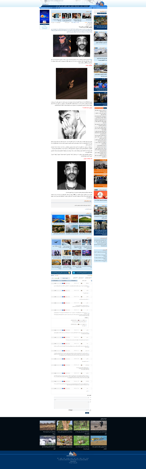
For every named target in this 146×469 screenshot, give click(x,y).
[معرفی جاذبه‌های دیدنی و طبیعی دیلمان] (85, 219)
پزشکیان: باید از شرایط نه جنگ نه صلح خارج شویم (100, 143)
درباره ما (59, 0)
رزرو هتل (44, 25)
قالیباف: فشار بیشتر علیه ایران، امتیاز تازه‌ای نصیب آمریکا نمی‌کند (100, 245)
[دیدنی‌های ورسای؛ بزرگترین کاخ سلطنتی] (85, 229)
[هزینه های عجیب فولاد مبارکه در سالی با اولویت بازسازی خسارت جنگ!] (100, 21)
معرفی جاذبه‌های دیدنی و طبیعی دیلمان (85, 223)
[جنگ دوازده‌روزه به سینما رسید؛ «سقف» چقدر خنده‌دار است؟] (66, 242)
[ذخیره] (74, 22)
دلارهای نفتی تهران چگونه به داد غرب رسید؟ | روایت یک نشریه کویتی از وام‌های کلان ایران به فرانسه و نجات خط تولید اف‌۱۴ (101, 232)
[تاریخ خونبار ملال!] (86, 16)
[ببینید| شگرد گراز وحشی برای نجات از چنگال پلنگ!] (81, 425)
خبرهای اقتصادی (44, 28)
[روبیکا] (61, 272)
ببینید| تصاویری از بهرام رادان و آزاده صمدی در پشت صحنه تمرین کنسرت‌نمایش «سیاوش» (100, 137)
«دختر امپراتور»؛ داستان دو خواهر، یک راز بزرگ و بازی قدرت (67, 267)
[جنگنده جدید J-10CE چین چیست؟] (56, 242)
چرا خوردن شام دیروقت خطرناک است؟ (100, 200)
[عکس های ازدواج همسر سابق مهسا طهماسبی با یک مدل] (56, 253)
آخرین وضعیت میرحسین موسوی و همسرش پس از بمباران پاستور (100, 140)
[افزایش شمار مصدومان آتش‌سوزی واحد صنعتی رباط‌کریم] (100, 211)
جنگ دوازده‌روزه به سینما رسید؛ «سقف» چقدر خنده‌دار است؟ (67, 247)
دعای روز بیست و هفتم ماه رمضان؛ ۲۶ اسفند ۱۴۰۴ (101, 261)
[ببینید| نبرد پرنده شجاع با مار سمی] (64, 440)
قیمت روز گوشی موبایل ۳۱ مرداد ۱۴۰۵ (57, 20)
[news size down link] (75, 22)
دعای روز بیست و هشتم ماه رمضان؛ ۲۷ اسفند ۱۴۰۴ (101, 258)
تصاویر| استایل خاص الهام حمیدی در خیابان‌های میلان (77, 257)
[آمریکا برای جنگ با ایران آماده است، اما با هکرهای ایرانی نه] (66, 16)
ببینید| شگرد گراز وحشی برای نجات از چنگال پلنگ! (82, 433)
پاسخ (55, 283)
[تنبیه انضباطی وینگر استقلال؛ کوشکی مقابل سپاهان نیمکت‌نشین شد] (100, 84)
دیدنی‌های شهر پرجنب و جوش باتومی (59, 223)
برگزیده (86, 22)
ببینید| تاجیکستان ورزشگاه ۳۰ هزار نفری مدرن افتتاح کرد (100, 153)
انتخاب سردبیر (102, 16)
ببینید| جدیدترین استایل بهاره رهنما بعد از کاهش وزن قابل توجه (100, 125)
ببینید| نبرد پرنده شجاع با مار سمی (65, 447)
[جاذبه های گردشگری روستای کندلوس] (58, 229)
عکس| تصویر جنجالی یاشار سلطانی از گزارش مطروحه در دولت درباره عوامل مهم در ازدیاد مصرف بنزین (100, 133)
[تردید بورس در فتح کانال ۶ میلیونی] (100, 37)
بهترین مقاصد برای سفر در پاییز (73, 223)
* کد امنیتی (90, 410)
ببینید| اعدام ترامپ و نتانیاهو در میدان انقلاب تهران (100, 114)
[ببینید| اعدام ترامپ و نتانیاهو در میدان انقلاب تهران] (100, 180)
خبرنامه (64, 458)
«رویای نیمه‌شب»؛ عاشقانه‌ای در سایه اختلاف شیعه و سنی (67, 257)
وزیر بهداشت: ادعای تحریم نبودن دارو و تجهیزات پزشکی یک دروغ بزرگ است (100, 116)
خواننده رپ (86, 209)
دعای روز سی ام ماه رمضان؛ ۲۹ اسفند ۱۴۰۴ (101, 252)
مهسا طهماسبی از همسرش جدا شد (87, 267)
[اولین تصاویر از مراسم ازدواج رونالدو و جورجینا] (76, 262)
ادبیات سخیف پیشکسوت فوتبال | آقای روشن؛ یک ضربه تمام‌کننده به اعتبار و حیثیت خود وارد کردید (100, 150)
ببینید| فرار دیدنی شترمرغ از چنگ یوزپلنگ (49, 433)
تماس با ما (62, 0)
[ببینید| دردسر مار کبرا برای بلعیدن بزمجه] (64, 425)
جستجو (77, 458)
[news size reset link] (77, 22)
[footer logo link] (72, 454)
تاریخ (104, 220)
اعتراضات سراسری (103, 13)
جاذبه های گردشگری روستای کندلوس (59, 233)
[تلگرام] (82, 272)
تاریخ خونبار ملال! (88, 19)
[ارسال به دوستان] (73, 22)
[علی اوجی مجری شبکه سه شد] (87, 253)
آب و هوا (53, 0)
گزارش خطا (89, 275)
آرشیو (55, 0)
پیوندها (57, 0)
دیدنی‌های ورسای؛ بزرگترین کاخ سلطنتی (85, 233)
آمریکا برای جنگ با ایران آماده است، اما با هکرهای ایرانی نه (66, 20)
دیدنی (105, 92)
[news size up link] (78, 22)
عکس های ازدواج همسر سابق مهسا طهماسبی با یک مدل (56, 257)
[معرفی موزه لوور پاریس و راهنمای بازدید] (71, 229)
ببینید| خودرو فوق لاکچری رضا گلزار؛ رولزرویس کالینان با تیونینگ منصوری (87, 247)
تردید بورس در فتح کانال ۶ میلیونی (101, 42)
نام (90, 397)
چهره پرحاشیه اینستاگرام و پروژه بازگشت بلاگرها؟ (77, 20)
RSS (58, 458)
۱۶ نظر (87, 23)
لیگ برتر (103, 79)
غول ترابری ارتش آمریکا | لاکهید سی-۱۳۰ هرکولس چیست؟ (77, 247)
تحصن (99, 13)
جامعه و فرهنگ (90, 22)
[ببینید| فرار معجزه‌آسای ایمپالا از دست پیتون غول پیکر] (81, 440)
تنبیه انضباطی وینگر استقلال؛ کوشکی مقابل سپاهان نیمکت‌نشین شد (101, 89)
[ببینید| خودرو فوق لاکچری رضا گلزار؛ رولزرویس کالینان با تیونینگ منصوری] (87, 242)
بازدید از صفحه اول (87, 277)
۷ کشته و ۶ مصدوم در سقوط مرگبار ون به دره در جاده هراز (100, 111)
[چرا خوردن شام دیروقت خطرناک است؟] (100, 195)
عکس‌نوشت (104, 160)
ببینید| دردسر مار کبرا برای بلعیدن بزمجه (65, 432)
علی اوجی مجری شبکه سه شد (87, 256)
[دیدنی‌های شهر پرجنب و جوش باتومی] (58, 219)
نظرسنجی (47, 0)
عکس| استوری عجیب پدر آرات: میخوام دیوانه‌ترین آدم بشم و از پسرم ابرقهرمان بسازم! (100, 128)
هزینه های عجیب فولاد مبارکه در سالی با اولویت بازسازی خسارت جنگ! (101, 26)
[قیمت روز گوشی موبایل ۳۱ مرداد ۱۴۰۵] (56, 16)
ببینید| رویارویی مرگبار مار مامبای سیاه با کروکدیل (99, 448)
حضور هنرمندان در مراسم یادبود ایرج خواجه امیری (101, 104)
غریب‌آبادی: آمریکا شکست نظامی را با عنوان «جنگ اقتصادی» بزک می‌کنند (100, 242)
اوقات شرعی (50, 0)
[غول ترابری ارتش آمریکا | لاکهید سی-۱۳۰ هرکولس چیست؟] (76, 242)
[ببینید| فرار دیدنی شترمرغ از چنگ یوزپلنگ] (48, 425)
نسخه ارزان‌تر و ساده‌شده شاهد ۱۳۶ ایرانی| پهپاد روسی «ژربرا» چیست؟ (56, 267)
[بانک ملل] (44, 16)
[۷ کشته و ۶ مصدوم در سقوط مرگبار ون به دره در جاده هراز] (100, 69)
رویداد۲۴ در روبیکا (44, 27)
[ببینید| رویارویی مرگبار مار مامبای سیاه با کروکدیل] (99, 440)
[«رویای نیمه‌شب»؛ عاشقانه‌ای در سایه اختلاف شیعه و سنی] (66, 253)
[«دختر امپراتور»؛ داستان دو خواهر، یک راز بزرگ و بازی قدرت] (66, 262)
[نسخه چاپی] (72, 22)
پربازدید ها (101, 108)
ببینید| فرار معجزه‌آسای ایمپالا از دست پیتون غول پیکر (82, 448)
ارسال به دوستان (81, 277)
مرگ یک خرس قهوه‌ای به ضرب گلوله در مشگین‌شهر (100, 156)
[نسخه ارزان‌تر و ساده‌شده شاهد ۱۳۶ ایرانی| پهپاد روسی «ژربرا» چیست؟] (56, 262)
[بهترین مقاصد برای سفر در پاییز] (71, 219)
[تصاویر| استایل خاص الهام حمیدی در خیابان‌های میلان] (76, 253)
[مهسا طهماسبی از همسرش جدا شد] (87, 262)
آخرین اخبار (105, 108)
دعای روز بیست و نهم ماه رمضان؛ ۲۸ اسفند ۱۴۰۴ (101, 255)
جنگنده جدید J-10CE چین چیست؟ (57, 247)
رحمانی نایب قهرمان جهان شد (101, 145)
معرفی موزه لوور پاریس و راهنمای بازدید (72, 233)
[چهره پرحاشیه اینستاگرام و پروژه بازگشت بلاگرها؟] (76, 16)
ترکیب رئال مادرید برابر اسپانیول (101, 147)
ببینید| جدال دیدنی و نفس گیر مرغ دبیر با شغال (99, 433)
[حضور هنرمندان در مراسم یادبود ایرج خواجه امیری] (100, 98)
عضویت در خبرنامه (65, 278)
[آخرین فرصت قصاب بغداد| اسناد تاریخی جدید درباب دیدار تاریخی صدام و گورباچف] (100, 165)
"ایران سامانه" (71, 462)
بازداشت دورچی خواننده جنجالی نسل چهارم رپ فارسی (82, 205)
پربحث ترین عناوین (97, 108)
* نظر (90, 401)
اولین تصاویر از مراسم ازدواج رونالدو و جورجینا (77, 267)
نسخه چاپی (74, 277)
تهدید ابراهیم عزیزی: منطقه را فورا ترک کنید (100, 240)
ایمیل (90, 399)
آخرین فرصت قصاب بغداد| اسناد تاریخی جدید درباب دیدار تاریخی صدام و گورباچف (100, 171)
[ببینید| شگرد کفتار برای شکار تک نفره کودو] (48, 440)
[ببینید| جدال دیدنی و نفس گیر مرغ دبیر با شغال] (99, 425)
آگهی (45, 0)
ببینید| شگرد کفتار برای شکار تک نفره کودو (48, 448)
